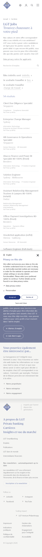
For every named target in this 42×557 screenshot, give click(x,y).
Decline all (29, 297)
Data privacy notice (13, 286)
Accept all (12, 297)
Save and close (21, 303)
